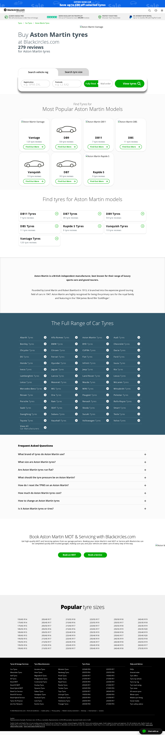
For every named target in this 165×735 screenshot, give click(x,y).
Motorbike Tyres (16, 672)
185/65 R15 (22, 635)
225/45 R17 (70, 638)
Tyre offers (134, 676)
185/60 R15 (22, 632)
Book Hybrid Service (17, 697)
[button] (149, 10)
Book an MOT (69, 554)
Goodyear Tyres (40, 694)
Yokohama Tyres (64, 701)
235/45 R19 (94, 648)
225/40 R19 (70, 635)
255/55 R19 (142, 642)
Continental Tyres (40, 682)
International (92, 711)
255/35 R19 (142, 625)
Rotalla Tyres (63, 685)
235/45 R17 (94, 642)
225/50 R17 (70, 648)
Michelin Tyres (63, 669)
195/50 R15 (22, 638)
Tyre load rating (135, 685)
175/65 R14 (22, 622)
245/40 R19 (118, 645)
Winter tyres (134, 694)
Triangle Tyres (63, 704)
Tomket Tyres (63, 688)
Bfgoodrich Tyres (40, 676)
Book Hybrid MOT (16, 688)
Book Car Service (16, 691)
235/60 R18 (118, 632)
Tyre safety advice (136, 704)
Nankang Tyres (63, 672)
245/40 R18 (118, 642)
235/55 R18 (118, 625)
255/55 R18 (142, 638)
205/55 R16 (46, 629)
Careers (101, 711)
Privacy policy (56, 711)
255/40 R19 (142, 632)
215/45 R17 (46, 638)
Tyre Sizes (86, 664)
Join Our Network (16, 704)
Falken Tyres (38, 691)
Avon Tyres (38, 672)
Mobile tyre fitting (136, 697)
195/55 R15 (22, 642)
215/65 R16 (70, 629)
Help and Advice (136, 664)
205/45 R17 (46, 622)
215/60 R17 (70, 625)
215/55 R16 (46, 645)
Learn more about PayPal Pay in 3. (34, 726)
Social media (134, 701)
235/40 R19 (94, 638)
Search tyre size (73, 72)
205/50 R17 (46, 625)
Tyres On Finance (16, 701)
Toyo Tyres (62, 691)
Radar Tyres (62, 679)
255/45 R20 (142, 635)
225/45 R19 (70, 645)
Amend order (135, 672)
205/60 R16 (46, 635)
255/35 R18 (142, 622)
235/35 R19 (94, 632)
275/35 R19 (142, 648)
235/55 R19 (118, 629)
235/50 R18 (118, 619)
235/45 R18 (94, 645)
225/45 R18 (70, 642)
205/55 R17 (46, 632)
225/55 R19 (94, 622)
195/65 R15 (22, 648)
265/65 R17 (142, 645)
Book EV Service (16, 694)
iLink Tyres (38, 701)
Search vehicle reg (38, 72)
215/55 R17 (46, 648)
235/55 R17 (118, 622)
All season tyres (135, 691)
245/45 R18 (118, 648)
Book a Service (95, 554)
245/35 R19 (118, 638)
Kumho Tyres (39, 704)
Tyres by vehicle (136, 679)
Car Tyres (13, 669)
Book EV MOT (15, 685)
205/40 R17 (46, 619)
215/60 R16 (70, 622)
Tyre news (133, 688)
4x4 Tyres (13, 676)
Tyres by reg (134, 682)
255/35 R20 (142, 629)
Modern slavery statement (70, 711)
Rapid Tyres (62, 682)
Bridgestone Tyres (41, 679)
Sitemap (83, 711)
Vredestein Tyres (64, 697)
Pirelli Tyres (62, 676)
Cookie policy (45, 711)
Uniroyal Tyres (63, 694)
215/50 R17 (46, 642)
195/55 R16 (22, 645)
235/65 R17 (118, 635)
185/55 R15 (22, 629)
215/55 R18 (70, 619)
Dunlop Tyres (39, 685)
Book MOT (14, 682)
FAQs (132, 669)
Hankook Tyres (39, 697)
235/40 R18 (94, 635)
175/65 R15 (22, 625)
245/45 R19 (142, 619)
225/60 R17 (94, 625)
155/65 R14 (22, 619)
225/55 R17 (94, 619)
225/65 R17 (94, 629)
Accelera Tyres (39, 669)
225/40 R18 (70, 632)
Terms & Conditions (33, 711)
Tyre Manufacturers (42, 664)
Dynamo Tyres (39, 688)
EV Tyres (13, 679)
